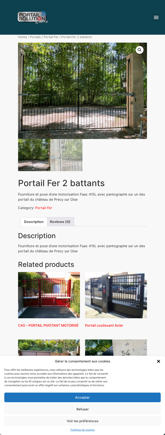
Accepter (82, 397)
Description (34, 222)
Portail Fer (51, 37)
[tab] (33, 221)
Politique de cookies (82, 429)
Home (22, 37)
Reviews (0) (60, 222)
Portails (35, 37)
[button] (158, 361)
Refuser (82, 409)
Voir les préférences (82, 421)
